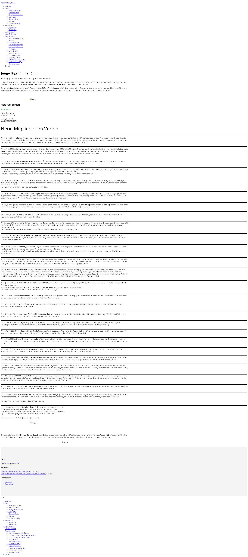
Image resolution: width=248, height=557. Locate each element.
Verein (7, 8)
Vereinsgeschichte (15, 11)
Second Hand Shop (15, 53)
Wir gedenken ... (14, 51)
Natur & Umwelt (10, 34)
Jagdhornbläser (10, 32)
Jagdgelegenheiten (15, 57)
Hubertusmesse (14, 64)
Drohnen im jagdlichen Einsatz (19, 533)
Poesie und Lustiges (15, 62)
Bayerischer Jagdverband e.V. (11, 463)
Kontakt (7, 66)
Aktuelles (8, 6)
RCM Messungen (14, 55)
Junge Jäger (12, 17)
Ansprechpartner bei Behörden (19, 537)
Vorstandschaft (14, 13)
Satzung (11, 21)
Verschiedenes (10, 36)
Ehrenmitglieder (14, 19)
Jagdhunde (12, 28)
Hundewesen (9, 25)
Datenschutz (9, 484)
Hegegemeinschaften (16, 15)
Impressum (8, 482)
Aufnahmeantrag (14, 23)
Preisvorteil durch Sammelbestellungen (16, 44)
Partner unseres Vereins (17, 60)
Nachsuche (12, 30)
